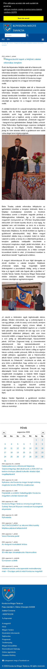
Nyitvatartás (6, 517)
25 (11, 457)
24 (5, 457)
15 (36, 448)
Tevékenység (7, 642)
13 (24, 448)
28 (30, 457)
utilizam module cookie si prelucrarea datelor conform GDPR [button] (23, 10)
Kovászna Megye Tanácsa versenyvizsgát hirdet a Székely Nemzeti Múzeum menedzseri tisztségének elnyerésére (22, 506)
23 (42, 452)
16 (42, 448)
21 (30, 452)
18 (11, 452)
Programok (6, 639)
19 (18, 452)
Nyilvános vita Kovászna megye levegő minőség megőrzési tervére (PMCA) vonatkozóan (21, 483)
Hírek (11, 43)
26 (18, 457)
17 (5, 452)
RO (3, 39)
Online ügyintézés (9, 652)
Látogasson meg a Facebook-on (16, 660)
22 (36, 452)
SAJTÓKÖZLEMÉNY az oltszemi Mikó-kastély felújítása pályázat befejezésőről (20, 526)
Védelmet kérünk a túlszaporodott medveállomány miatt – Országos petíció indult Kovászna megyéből (22, 569)
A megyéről (6, 623)
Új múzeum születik (9, 560)
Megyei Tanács (8, 630)
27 (24, 457)
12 (18, 448)
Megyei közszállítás (9, 646)
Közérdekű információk (11, 633)
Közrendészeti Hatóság (11, 649)
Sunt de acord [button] (23, 18)
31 (5, 461)
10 (5, 448)
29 (36, 457)
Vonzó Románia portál (10, 536)
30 (42, 457)
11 (11, 448)
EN (8, 39)
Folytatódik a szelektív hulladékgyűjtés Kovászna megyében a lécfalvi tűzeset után (21, 494)
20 (24, 452)
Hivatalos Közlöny (9, 655)
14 (30, 448)
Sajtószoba (6, 636)
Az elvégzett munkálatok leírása (14, 544)
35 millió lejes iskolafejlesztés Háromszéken (19, 552)
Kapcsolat (8, 618)
